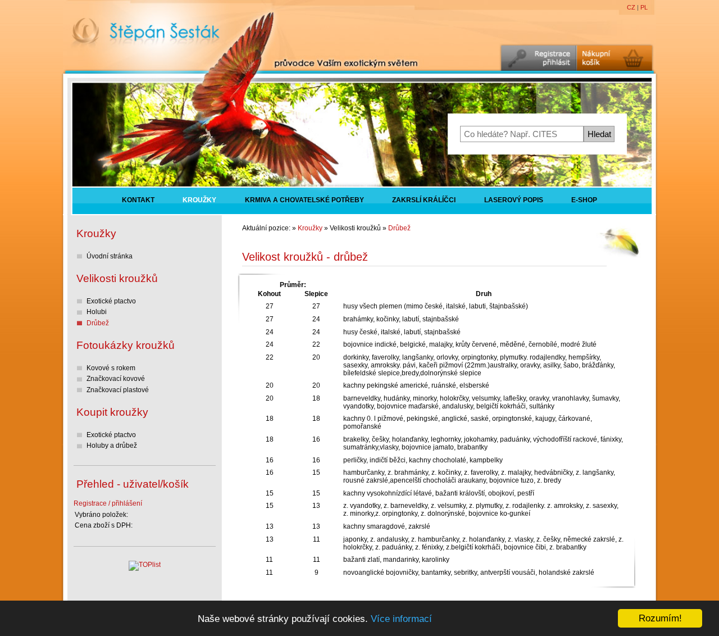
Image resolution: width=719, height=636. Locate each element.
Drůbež (399, 228)
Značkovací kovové (116, 379)
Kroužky (199, 201)
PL (644, 7)
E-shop (584, 201)
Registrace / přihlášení (108, 503)
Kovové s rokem (111, 368)
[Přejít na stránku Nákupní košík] (615, 58)
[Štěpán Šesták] (145, 43)
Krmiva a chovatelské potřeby (304, 201)
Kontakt (138, 201)
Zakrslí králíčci (424, 201)
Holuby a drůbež (112, 445)
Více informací (401, 619)
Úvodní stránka (110, 256)
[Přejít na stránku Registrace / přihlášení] (538, 58)
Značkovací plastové (118, 390)
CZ (631, 7)
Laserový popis (513, 201)
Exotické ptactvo (111, 301)
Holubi (97, 312)
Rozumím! (660, 618)
